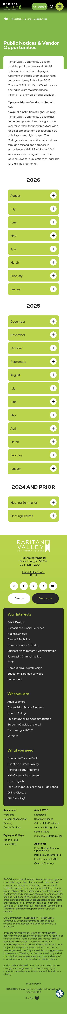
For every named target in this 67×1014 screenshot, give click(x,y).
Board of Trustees (43, 819)
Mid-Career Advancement (23, 775)
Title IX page (40, 905)
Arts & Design (15, 622)
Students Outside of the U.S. (24, 724)
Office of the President (46, 823)
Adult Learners (16, 701)
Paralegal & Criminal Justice (24, 656)
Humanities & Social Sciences (25, 628)
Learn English (15, 781)
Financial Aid (9, 844)
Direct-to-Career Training (23, 764)
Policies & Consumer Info (47, 855)
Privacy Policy (33, 983)
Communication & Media (22, 645)
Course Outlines (12, 827)
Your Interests (19, 614)
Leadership (40, 814)
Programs (8, 814)
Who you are (18, 693)
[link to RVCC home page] (33, 546)
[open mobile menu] (59, 6)
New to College (17, 713)
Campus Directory (44, 863)
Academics (9, 809)
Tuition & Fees (10, 840)
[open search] (52, 6)
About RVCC (41, 809)
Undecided (14, 679)
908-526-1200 (30, 564)
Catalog (7, 823)
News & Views (41, 831)
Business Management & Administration (31, 650)
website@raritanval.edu (19, 944)
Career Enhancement (15, 819)
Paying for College (13, 835)
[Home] (5, 18)
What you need (20, 750)
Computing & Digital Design (24, 668)
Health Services (17, 633)
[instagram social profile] (43, 586)
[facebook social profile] (24, 586)
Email (33, 575)
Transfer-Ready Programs (23, 769)
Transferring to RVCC (20, 730)
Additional (40, 843)
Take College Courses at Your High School (33, 786)
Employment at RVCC (46, 859)
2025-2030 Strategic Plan (48, 836)
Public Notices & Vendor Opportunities (47, 849)
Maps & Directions (33, 572)
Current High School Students (25, 707)
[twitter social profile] (33, 586)
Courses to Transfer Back (22, 758)
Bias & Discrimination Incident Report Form (33, 907)
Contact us (45, 598)
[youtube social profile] (53, 586)
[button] (60, 994)
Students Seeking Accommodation (29, 718)
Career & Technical (19, 639)
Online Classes (16, 792)
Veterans (12, 736)
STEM (10, 662)
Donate (19, 598)
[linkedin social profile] (14, 586)
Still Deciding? (16, 798)
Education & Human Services (25, 673)
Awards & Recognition (46, 827)
